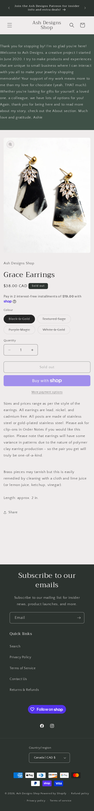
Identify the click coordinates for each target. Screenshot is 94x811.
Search (15, 646)
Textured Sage (56, 320)
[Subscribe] (79, 617)
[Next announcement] (85, 8)
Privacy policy (36, 800)
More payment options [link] (47, 392)
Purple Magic (22, 331)
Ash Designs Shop (28, 793)
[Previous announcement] (9, 8)
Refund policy (80, 793)
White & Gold (56, 331)
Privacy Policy (20, 657)
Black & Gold (22, 320)
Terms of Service (23, 668)
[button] (9, 25)
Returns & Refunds (24, 690)
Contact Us (18, 679)
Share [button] (13, 512)
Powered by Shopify (53, 793)
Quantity (10, 340)
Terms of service (61, 800)
